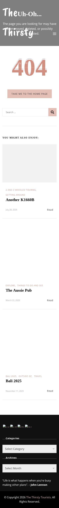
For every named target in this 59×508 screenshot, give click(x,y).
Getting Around (15, 194)
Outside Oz (25, 376)
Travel (38, 376)
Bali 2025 (11, 376)
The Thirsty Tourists (19, 32)
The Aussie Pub (19, 290)
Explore (10, 285)
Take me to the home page (29, 93)
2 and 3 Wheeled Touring (21, 190)
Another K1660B (20, 200)
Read (50, 209)
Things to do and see (30, 285)
